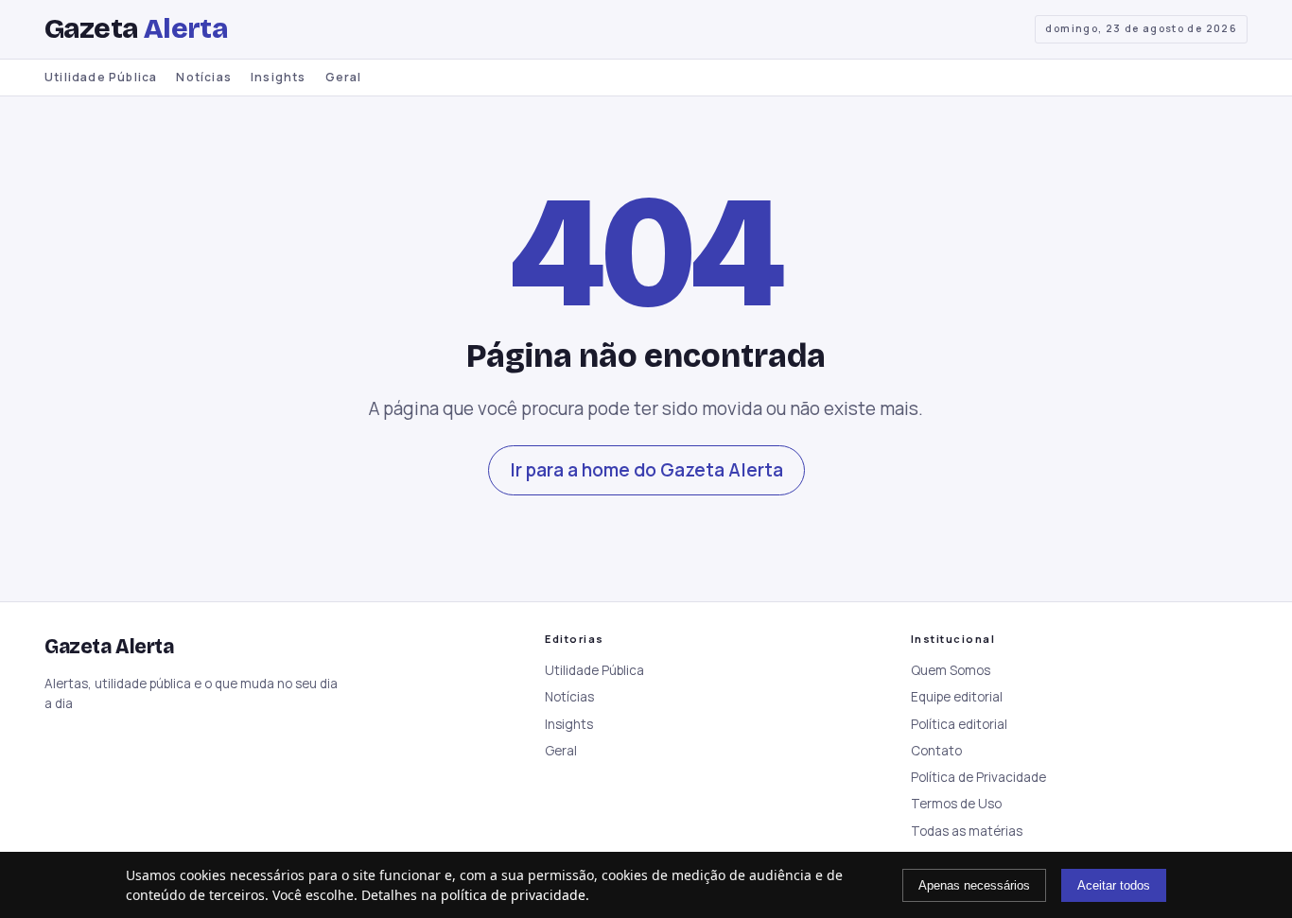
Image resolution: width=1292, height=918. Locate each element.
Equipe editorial (957, 696)
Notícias (204, 77)
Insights (278, 77)
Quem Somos (950, 670)
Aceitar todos (1113, 885)
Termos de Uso (956, 803)
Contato (936, 750)
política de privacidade (513, 895)
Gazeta (135, 28)
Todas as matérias (966, 831)
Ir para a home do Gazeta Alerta (646, 470)
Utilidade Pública (100, 77)
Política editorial (959, 724)
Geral (343, 77)
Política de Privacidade (978, 777)
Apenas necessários (974, 885)
